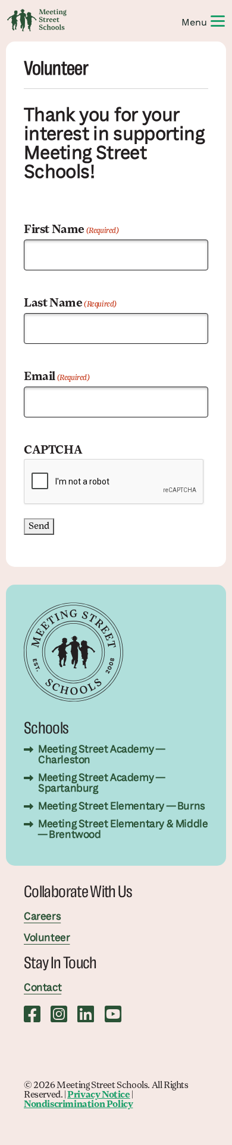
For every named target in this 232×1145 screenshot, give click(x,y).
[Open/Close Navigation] (218, 20)
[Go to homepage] (37, 20)
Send (39, 526)
